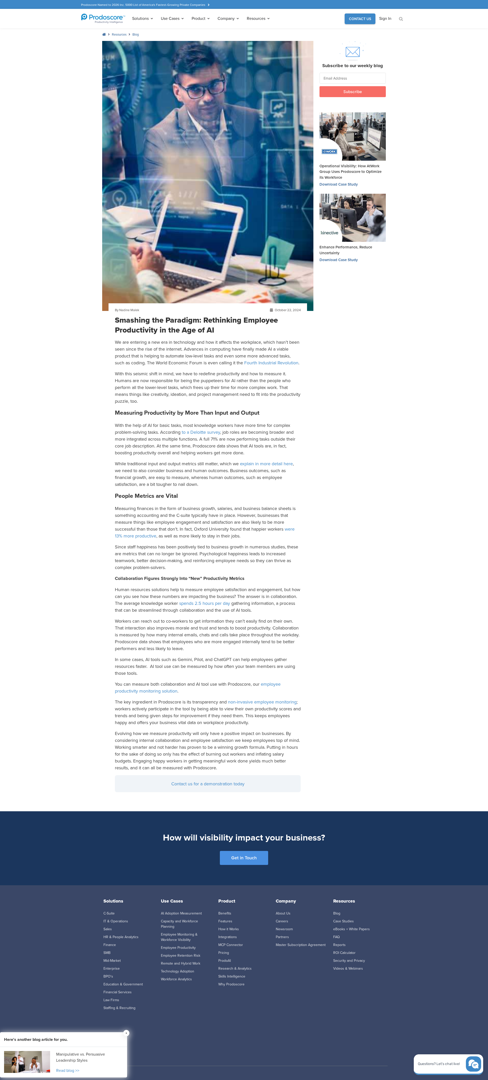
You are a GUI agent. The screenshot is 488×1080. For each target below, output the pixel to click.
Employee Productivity (178, 947)
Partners (282, 936)
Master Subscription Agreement (301, 944)
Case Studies (343, 921)
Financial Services (117, 992)
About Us (283, 913)
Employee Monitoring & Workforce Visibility (179, 937)
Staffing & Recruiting (119, 1007)
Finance (109, 944)
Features (225, 921)
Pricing (223, 952)
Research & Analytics (235, 968)
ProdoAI (224, 960)
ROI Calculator (344, 952)
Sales (107, 929)
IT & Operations (115, 921)
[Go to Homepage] (103, 18)
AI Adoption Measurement (181, 913)
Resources (119, 34)
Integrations (227, 936)
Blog (135, 34)
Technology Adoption (177, 971)
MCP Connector (230, 944)
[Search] (400, 19)
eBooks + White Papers (351, 929)
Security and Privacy (349, 960)
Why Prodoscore (231, 984)
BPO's (108, 976)
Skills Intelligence (231, 976)
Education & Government (123, 984)
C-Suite (109, 913)
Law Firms (111, 999)
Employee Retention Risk (180, 955)
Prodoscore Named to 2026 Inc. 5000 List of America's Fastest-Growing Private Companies (143, 5)
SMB (107, 952)
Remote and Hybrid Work (180, 963)
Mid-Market (112, 960)
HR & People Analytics (121, 936)
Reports (339, 944)
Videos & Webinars (348, 968)
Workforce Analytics (176, 979)
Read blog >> (67, 1070)
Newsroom (284, 929)
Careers (282, 921)
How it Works (228, 929)
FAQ (336, 936)
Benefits (224, 913)
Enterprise (111, 968)
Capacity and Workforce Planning (179, 924)
